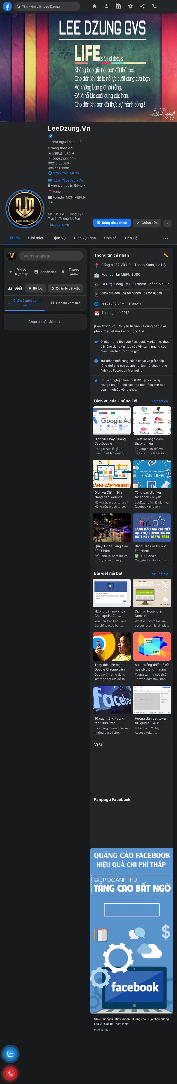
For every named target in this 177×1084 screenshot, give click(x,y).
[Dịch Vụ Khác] (130, 6)
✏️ (166, 255)
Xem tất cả (159, 401)
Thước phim (74, 271)
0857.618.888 (110, 293)
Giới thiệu (36, 238)
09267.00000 (132, 293)
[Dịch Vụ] (118, 6)
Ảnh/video (48, 272)
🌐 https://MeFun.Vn (63, 173)
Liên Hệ (131, 238)
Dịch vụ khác (85, 238)
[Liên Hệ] (154, 6)
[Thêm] (167, 223)
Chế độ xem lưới (68, 303)
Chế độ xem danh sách (27, 303)
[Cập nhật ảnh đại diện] (39, 223)
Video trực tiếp (21, 271)
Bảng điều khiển (114, 223)
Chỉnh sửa (150, 223)
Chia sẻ (110, 238)
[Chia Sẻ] (142, 6)
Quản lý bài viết (68, 288)
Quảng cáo (139, 1019)
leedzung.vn (59, 224)
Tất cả (14, 238)
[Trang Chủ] (94, 6)
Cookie (108, 1023)
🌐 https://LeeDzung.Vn (66, 180)
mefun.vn (133, 303)
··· (166, 238)
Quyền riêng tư (103, 1019)
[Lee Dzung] (7, 6)
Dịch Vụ (59, 238)
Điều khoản (122, 1019)
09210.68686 (153, 293)
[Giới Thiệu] (106, 6)
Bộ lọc (38, 288)
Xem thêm (121, 1023)
